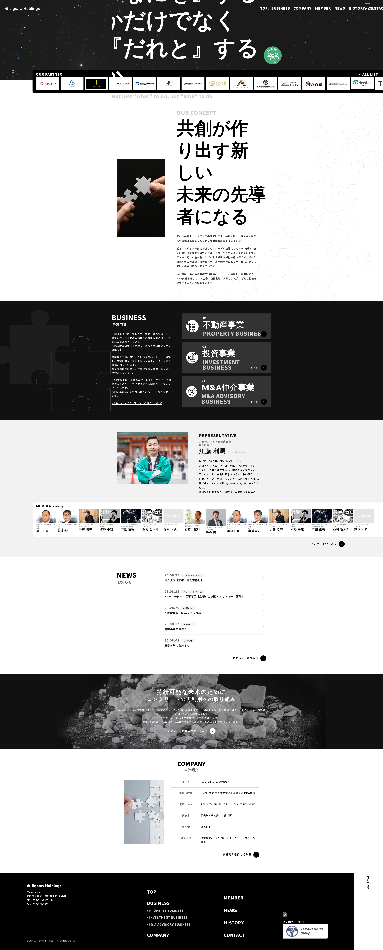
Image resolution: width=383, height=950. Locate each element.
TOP (264, 8)
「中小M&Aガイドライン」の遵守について (137, 403)
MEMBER (323, 8)
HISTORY (357, 8)
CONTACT (234, 935)
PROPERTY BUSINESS (166, 910)
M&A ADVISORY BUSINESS (170, 924)
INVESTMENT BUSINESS (168, 917)
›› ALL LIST (368, 74)
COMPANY (303, 8)
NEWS (339, 8)
